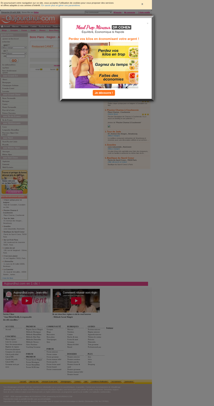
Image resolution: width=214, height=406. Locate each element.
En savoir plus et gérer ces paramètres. (61, 5)
